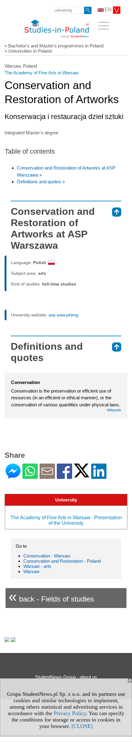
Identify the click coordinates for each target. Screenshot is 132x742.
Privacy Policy (70, 713)
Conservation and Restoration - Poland (62, 561)
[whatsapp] (30, 476)
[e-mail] (47, 476)
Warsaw (31, 571)
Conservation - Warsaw (46, 555)
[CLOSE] (82, 726)
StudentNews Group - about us (66, 677)
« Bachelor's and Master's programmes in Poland (54, 45)
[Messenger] (13, 476)
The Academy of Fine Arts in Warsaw (42, 72)
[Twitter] (81, 475)
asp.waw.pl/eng (63, 314)
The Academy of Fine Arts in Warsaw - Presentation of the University (66, 520)
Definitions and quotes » (41, 181)
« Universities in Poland (28, 51)
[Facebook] (64, 476)
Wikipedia (114, 410)
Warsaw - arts (37, 566)
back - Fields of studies (51, 596)
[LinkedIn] (99, 476)
